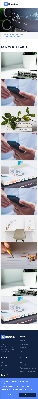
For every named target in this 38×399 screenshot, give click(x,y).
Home (6, 34)
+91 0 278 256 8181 (29, 371)
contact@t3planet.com (27, 365)
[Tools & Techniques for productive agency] (19, 310)
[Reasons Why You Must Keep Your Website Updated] (19, 255)
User (2, 362)
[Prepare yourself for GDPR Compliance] (19, 65)
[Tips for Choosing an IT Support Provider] (19, 92)
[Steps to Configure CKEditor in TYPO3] (19, 228)
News (12, 34)
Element (23, 347)
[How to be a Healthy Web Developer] (19, 119)
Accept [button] (27, 395)
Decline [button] (10, 395)
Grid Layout (20, 34)
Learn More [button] (28, 389)
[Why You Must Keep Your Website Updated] (19, 174)
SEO (2, 369)
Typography (24, 351)
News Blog (4, 366)
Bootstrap (11, 4)
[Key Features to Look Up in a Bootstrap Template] (19, 201)
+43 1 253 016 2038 (29, 368)
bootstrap (8, 337)
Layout (22, 341)
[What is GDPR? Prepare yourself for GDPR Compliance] (19, 146)
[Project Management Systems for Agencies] (19, 282)
